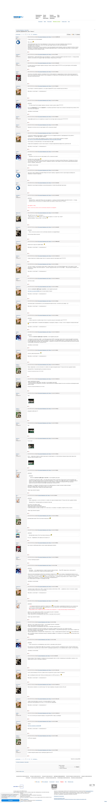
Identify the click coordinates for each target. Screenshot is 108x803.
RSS (73, 34)
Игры (58, 15)
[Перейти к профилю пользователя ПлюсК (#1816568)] (18, 177)
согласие (12, 796)
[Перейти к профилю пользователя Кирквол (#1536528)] (18, 80)
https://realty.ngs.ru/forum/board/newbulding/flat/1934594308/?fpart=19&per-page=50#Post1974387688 (44, 139)
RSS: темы (38, 781)
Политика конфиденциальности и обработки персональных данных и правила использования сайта (70, 799)
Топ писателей (51, 781)
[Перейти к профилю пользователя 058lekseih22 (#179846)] (18, 221)
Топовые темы (64, 21)
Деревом (78, 34)
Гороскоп (51, 15)
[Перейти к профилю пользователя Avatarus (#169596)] (18, 373)
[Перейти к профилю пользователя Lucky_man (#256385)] (18, 664)
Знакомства (38, 16)
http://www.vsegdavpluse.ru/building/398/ (34, 725)
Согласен (10, 800)
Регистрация (49, 21)
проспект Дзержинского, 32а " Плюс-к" (44, 495)
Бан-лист (57, 781)
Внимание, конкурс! (56, 21)
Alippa (21, 771)
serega (23, 771)
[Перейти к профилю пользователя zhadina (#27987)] (18, 160)
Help (65, 781)
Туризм (44, 15)
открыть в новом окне (63, 768)
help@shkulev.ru (21, 801)
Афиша (44, 16)
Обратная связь (70, 781)
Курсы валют (45, 18)
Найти (45, 21)
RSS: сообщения (45, 781)
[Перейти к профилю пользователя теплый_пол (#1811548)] (18, 250)
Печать (69, 34)
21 (31, 34)
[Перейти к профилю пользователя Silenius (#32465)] (18, 537)
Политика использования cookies (59, 798)
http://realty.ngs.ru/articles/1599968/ (33, 291)
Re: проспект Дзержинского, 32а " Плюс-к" (44, 54)
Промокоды (52, 18)
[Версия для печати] (27, 60)
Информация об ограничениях (59, 796)
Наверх (105, 801)
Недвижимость (39, 15)
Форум (37, 18)
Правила (62, 781)
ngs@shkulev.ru (26, 799)
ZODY (58, 16)
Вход (69, 21)
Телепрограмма (53, 16)
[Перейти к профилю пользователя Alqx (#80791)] (18, 477)
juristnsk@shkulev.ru (39, 800)
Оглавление (40, 21)
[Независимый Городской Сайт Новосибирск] (18, 17)
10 (29, 34)
